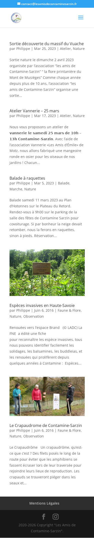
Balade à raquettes (27, 178)
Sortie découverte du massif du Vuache (47, 43)
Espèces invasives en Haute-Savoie (42, 305)
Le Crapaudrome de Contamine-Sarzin (46, 425)
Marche (16, 189)
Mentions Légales (44, 503)
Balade (63, 183)
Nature (79, 48)
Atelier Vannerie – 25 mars (34, 111)
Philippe (23, 48)
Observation (33, 316)
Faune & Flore (69, 310)
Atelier (65, 48)
